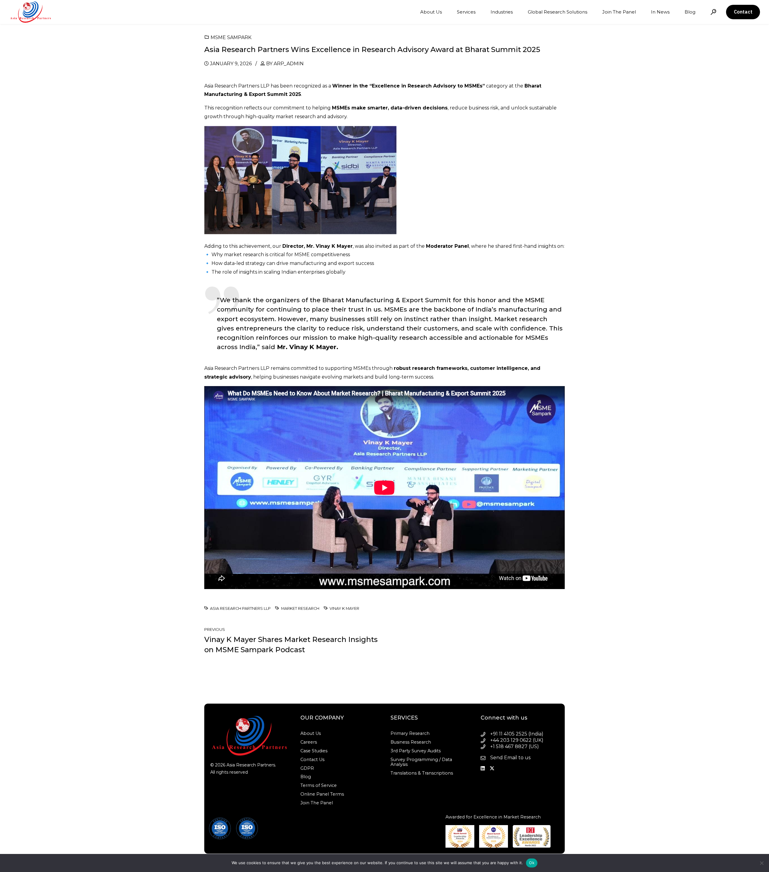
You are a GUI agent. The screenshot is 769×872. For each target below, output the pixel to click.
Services (466, 12)
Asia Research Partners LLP (240, 608)
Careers (308, 742)
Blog (690, 12)
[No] (761, 863)
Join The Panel (619, 12)
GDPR (307, 768)
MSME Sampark (231, 37)
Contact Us (312, 759)
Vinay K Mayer (344, 608)
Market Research (300, 608)
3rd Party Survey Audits (416, 751)
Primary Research (410, 733)
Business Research (411, 742)
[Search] (713, 12)
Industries (502, 12)
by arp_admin (285, 63)
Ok (531, 862)
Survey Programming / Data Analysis (421, 762)
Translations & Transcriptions (422, 773)
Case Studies (313, 751)
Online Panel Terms (322, 794)
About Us (431, 12)
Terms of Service (318, 785)
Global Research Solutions (557, 12)
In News (660, 12)
